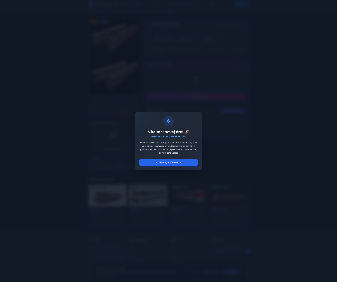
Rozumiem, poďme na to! (169, 162)
